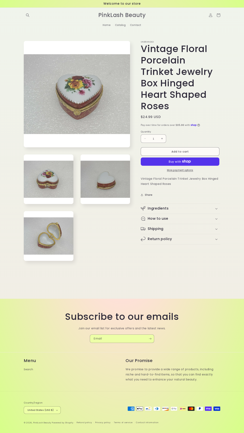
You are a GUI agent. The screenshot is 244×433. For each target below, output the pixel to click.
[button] (28, 15)
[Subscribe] (150, 338)
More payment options (180, 169)
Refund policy (84, 422)
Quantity (146, 131)
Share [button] (149, 194)
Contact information (147, 422)
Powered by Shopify (62, 422)
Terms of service (123, 422)
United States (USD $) (41, 410)
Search (28, 369)
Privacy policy (103, 422)
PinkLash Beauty (42, 422)
